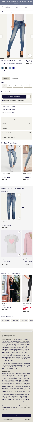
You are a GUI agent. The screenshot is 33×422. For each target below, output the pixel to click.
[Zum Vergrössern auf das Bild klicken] (30, 55)
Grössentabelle (6, 91)
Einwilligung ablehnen (7, 419)
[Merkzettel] (26, 7)
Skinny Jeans (15, 320)
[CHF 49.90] (11, 243)
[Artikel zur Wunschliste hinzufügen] (29, 96)
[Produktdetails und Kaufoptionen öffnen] (19, 218)
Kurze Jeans (24, 320)
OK (16, 415)
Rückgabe (5, 128)
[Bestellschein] (21, 7)
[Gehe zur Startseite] (7, 7)
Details (4, 123)
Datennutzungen (23, 341)
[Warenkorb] (30, 7)
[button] (2, 7)
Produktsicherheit (7, 132)
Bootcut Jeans (5, 320)
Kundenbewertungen (8, 137)
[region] (16, 377)
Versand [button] (20, 63)
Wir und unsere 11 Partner (9, 339)
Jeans (6, 12)
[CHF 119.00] (11, 158)
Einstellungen (28, 419)
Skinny (10, 12)
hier (21, 357)
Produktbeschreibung (8, 119)
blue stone (4, 71)
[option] (2, 68)
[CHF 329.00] (11, 288)
